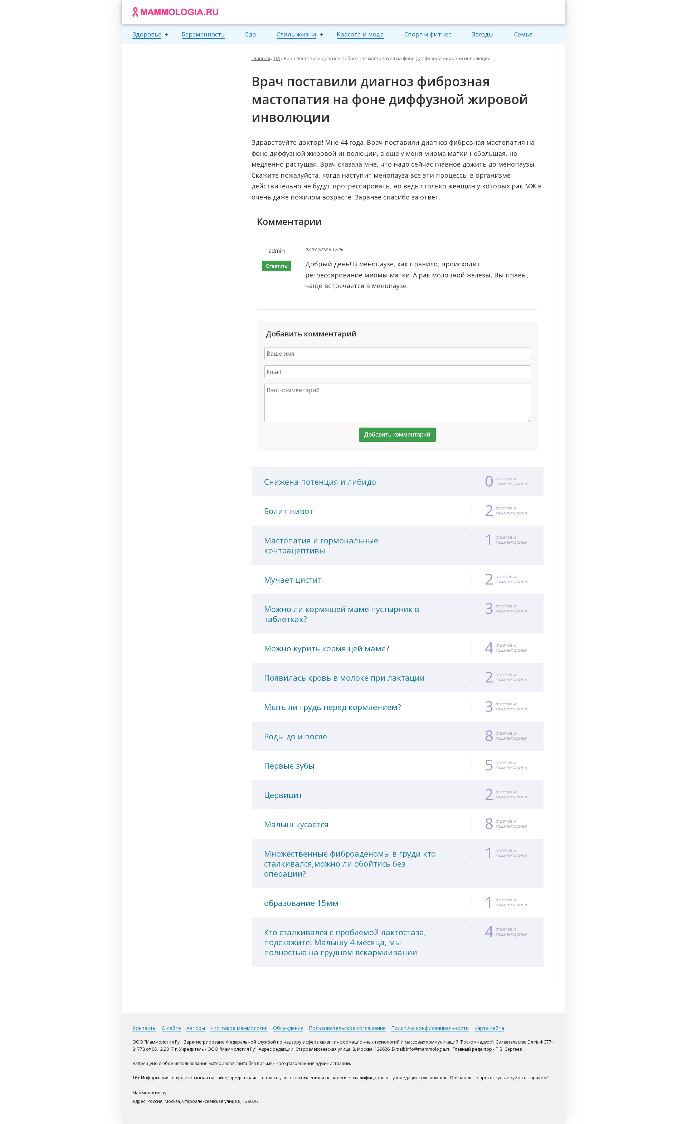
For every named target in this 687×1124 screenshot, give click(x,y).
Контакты (144, 1028)
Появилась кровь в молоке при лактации (344, 677)
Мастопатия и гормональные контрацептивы (321, 545)
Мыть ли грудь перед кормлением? (332, 706)
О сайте (171, 1028)
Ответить (276, 266)
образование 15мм (301, 902)
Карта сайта (489, 1028)
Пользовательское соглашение (347, 1028)
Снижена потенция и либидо (320, 481)
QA (277, 58)
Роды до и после (295, 736)
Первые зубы (289, 765)
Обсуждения (288, 1028)
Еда (250, 34)
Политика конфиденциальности (430, 1028)
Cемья (523, 34)
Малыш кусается (296, 824)
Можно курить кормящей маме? (326, 648)
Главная (261, 58)
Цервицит (283, 794)
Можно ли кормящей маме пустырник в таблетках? (341, 613)
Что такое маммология (239, 1028)
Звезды (483, 34)
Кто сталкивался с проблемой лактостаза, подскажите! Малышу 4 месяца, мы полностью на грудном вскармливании (345, 942)
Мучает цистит (293, 579)
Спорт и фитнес (427, 34)
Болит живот (288, 511)
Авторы (195, 1028)
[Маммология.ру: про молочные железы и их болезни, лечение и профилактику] (175, 12)
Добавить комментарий (397, 434)
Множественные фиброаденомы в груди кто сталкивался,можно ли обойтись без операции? (350, 863)
